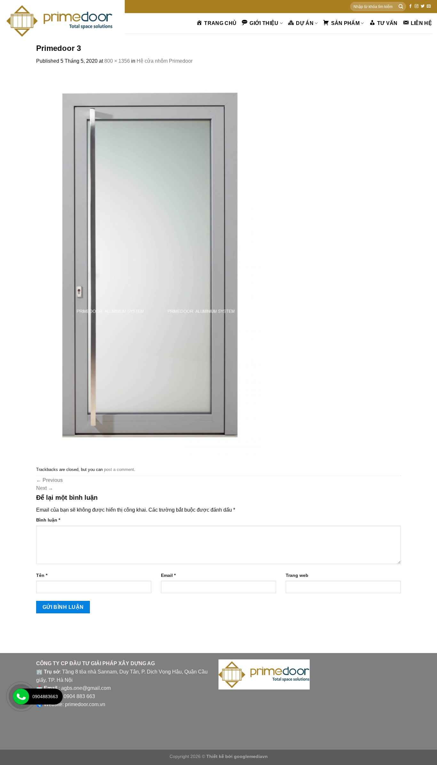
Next (44, 488)
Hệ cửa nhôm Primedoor (165, 61)
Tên (41, 575)
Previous (49, 480)
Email (168, 575)
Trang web (297, 575)
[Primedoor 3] (149, 264)
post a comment (119, 469)
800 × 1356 (117, 61)
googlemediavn (251, 756)
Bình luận (48, 519)
